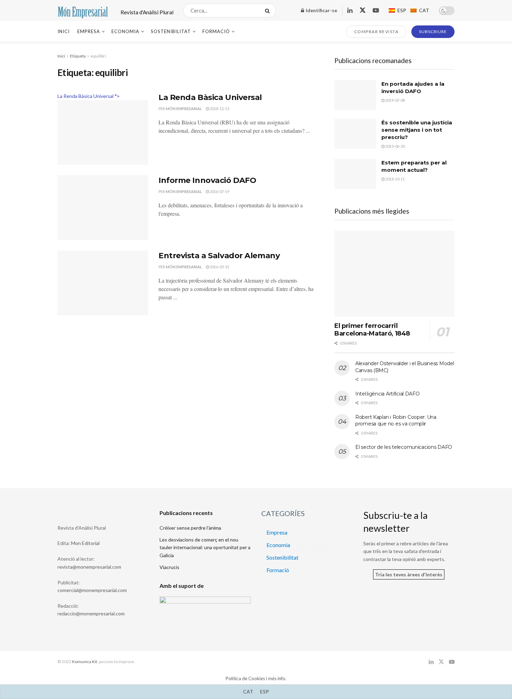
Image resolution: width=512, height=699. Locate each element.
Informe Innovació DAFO (207, 180)
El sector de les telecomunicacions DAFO (403, 447)
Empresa (88, 31)
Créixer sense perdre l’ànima (190, 528)
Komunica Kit (84, 661)
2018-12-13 (219, 108)
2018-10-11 (395, 179)
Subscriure (433, 31)
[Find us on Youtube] (376, 11)
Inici (63, 31)
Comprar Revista (376, 31)
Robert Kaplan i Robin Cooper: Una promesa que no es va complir (395, 420)
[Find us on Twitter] (362, 10)
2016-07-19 (219, 191)
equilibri (98, 56)
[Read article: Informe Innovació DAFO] (102, 207)
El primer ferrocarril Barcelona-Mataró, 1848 (372, 330)
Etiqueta (78, 56)
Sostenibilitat (171, 31)
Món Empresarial (184, 108)
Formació (216, 31)
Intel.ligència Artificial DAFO (387, 394)
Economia (125, 31)
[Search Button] (269, 10)
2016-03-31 (219, 266)
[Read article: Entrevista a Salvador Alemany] (102, 283)
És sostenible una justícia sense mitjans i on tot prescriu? (416, 129)
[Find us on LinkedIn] (349, 11)
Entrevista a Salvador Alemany (219, 255)
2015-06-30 (395, 146)
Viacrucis (169, 567)
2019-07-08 (395, 100)
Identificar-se (321, 10)
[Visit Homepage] (82, 10)
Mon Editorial (85, 543)
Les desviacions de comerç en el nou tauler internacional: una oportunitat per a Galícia (205, 547)
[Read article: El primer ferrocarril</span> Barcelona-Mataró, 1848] (394, 274)
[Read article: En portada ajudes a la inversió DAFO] (355, 95)
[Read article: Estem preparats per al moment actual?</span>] (355, 174)
